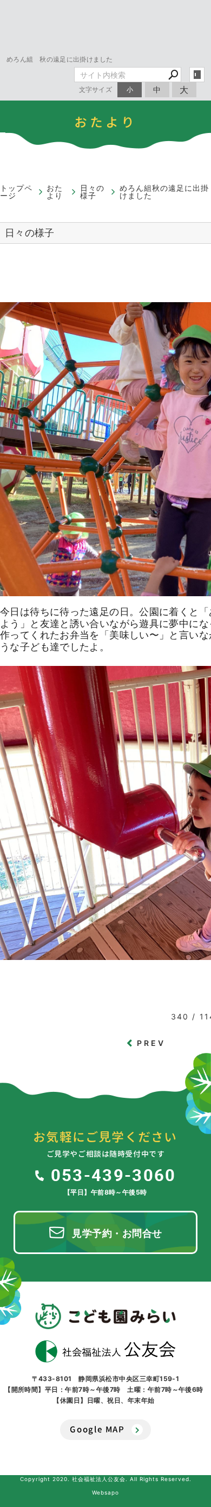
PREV (151, 1043)
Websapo (105, 1492)
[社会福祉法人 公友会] (105, 1351)
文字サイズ (96, 89)
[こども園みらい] (105, 1316)
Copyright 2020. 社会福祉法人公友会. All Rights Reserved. (106, 1479)
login (197, 74)
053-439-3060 (113, 1174)
